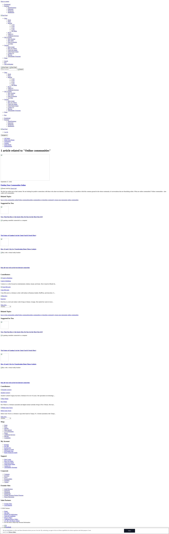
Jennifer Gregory (5, 392)
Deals (9, 20)
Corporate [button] (4, 471)
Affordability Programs (14, 56)
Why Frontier (8, 37)
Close (129, 530)
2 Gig (12, 28)
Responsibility (8, 479)
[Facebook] (7, 527)
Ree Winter (4, 401)
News (5, 477)
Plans (9, 21)
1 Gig (12, 29)
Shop (5, 18)
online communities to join (36, 200)
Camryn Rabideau (6, 281)
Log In (6, 132)
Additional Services (13, 36)
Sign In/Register (8, 64)
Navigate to (4, 135)
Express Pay (7, 448)
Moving (10, 55)
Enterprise (10, 9)
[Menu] (5, 67)
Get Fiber (10, 44)
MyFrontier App (8, 451)
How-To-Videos (8, 461)
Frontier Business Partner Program (13, 495)
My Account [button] (5, 441)
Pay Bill (6, 446)
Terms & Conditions (9, 516)
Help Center (11, 47)
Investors (6, 476)
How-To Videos (12, 48)
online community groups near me (53, 200)
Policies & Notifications (10, 514)
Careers (6, 482)
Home (6, 511)
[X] (5, 525)
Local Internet (8, 505)
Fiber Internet (8, 430)
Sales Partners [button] (6, 500)
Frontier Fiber (8, 503)
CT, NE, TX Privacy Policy (12, 521)
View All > (4, 305)
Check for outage (12, 50)
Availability (7, 438)
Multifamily (11, 12)
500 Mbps (14, 31)
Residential (7, 4)
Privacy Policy (8, 517)
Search (6, 61)
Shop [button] (2, 422)
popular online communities (70, 200)
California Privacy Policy (11, 519)
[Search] (20, 69)
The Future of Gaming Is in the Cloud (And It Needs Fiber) (18, 235)
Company (7, 474)
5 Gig (12, 26)
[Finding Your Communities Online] (25, 180)
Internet (10, 23)
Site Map (6, 513)
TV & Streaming (9, 431)
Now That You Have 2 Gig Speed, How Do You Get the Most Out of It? (22, 217)
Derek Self (13, 188)
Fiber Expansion (12, 42)
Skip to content (5, 1)
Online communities (23, 200)
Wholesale (11, 11)
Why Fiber (11, 40)
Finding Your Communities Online (13, 185)
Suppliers (6, 480)
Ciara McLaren (5, 290)
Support (6, 45)
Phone (9, 32)
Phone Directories (9, 497)
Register (6, 444)
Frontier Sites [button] (5, 485)
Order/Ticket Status (13, 51)
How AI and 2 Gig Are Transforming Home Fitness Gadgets (18, 249)
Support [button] (4, 456)
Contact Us (11, 53)
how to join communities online (9, 200)
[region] (84, 531)
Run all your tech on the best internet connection (15, 267)
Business (6, 6)
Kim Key (3, 299)
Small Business (12, 7)
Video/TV (10, 34)
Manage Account (9, 449)
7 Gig (12, 24)
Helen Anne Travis (6, 410)
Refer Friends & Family (10, 452)
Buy (5, 62)
